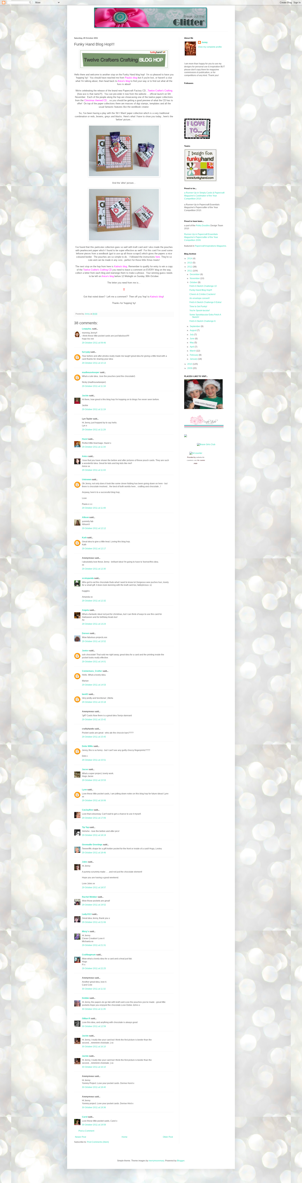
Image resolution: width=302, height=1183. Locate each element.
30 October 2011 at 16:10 (94, 1046)
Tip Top (85, 827)
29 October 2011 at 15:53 (94, 780)
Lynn (84, 789)
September (195, 326)
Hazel (85, 439)
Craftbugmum (89, 954)
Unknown (86, 479)
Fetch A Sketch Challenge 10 (203, 286)
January (194, 359)
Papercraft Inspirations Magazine (210, 246)
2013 (190, 262)
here (158, 257)
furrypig (86, 352)
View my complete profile (210, 47)
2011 (190, 270)
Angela (85, 610)
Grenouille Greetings (92, 844)
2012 (190, 266)
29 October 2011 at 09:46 (94, 343)
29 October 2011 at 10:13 (94, 363)
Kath (84, 537)
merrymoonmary (156, 1160)
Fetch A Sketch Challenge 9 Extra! (205, 302)
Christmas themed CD (95, 100)
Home (124, 1137)
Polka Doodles (203, 225)
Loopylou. (87, 329)
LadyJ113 (87, 914)
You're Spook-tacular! (199, 310)
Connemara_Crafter (92, 671)
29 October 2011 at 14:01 (94, 661)
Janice (85, 650)
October (194, 282)
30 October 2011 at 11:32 (94, 989)
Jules (84, 862)
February (194, 355)
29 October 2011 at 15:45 (94, 737)
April (192, 347)
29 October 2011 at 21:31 (94, 945)
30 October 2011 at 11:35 (94, 1009)
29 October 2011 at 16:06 (94, 800)
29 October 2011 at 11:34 (94, 447)
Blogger (180, 1160)
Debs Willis (87, 746)
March (193, 351)
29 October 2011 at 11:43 (94, 470)
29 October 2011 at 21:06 (94, 922)
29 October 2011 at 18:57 (94, 887)
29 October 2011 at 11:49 (94, 508)
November (195, 278)
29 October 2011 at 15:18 (94, 702)
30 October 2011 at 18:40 (94, 1087)
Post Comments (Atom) (98, 1142)
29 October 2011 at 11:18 (94, 386)
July (192, 334)
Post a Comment (86, 1131)
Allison (85, 517)
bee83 (85, 694)
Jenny (205, 42)
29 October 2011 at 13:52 (94, 641)
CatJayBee (87, 810)
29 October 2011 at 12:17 (94, 548)
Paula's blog (131, 77)
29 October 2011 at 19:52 (94, 905)
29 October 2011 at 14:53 (94, 685)
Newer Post (80, 1137)
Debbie (85, 998)
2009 (190, 368)
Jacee (85, 769)
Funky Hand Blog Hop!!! (200, 290)
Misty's (85, 931)
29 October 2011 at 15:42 (94, 719)
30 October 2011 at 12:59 (94, 1026)
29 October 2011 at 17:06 (94, 818)
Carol (84, 1117)
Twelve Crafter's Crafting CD (97, 269)
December (195, 274)
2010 (190, 364)
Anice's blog (124, 81)
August (193, 330)
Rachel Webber (89, 897)
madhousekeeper (90, 372)
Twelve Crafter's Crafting (160, 90)
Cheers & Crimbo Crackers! (202, 294)
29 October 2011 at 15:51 (94, 760)
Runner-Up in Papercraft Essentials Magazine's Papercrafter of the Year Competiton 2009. (201, 237)
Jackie (85, 395)
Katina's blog (120, 266)
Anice (85, 456)
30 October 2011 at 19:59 (94, 1125)
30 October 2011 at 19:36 (94, 1107)
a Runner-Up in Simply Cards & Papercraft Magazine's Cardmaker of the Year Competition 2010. (204, 196)
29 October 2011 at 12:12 (94, 528)
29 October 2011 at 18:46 (94, 852)
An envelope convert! (199, 298)
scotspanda (88, 578)
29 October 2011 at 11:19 (94, 409)
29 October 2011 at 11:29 (94, 429)
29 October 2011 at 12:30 (94, 569)
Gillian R (86, 1018)
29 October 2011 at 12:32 (94, 601)
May (192, 342)
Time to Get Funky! (198, 306)
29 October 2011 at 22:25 (94, 968)
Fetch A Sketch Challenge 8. (202, 321)
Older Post (168, 1137)
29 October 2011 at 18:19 (94, 835)
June (192, 338)
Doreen (85, 633)
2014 (190, 258)
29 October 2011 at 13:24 (94, 624)
